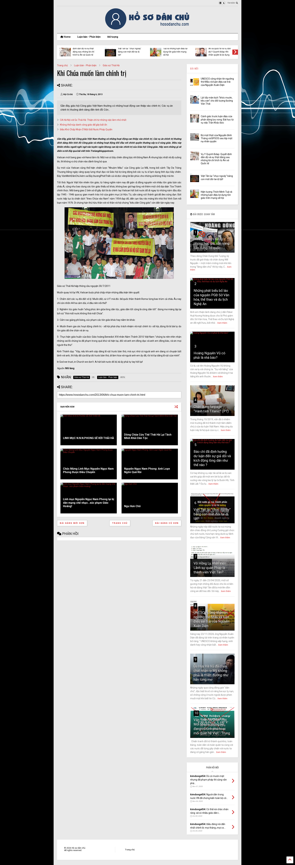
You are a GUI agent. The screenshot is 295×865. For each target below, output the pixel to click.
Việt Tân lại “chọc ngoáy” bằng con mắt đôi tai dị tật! (129, 51)
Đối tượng (112, 36)
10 (196, 713)
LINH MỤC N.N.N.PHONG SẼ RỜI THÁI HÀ (88, 438)
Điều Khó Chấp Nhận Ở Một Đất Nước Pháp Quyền (86, 129)
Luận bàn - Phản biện (89, 36)
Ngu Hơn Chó (132, 506)
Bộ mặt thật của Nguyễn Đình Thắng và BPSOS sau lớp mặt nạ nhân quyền (216, 138)
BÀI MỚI (194, 68)
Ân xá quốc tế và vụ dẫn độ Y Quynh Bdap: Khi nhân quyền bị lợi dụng (219, 51)
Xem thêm (222, 323)
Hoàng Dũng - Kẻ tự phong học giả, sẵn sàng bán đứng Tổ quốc (211, 243)
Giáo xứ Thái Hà (111, 65)
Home (67, 36)
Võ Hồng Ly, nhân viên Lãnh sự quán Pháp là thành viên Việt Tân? (210, 567)
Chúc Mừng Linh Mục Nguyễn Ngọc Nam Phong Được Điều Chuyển (88, 470)
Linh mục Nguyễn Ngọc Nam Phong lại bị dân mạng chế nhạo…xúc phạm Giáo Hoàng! (88, 503)
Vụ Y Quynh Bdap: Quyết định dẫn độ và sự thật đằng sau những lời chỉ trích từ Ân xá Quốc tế (84, 50)
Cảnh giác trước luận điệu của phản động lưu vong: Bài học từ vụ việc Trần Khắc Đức (217, 119)
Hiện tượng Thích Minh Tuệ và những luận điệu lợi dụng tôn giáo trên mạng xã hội (175, 50)
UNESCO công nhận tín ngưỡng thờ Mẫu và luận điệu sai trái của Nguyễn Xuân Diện (217, 81)
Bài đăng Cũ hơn (167, 523)
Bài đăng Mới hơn (72, 523)
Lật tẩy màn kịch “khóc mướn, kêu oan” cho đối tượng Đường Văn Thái (217, 100)
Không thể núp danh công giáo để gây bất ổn (83, 124)
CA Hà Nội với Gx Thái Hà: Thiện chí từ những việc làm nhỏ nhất (93, 120)
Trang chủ (62, 65)
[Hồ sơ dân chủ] (147, 29)
